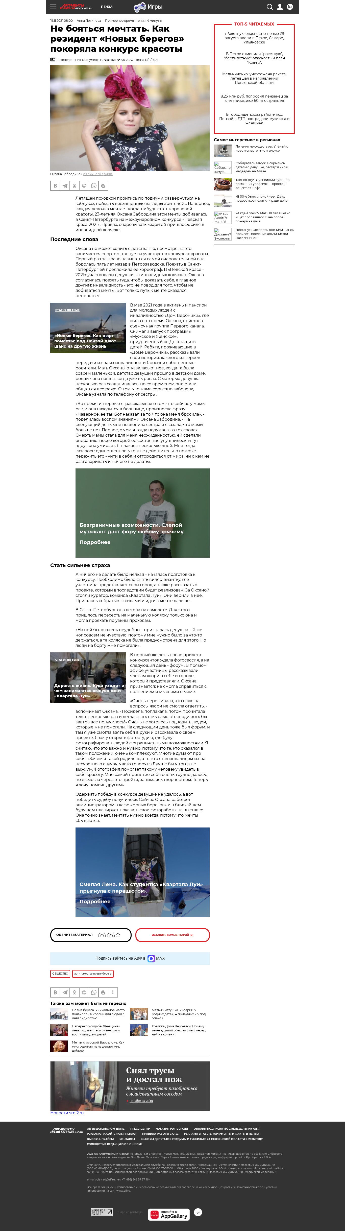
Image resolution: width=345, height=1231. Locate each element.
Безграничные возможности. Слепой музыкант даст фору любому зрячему (132, 528)
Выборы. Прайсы (100, 1139)
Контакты (127, 1139)
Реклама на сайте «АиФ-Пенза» (111, 1133)
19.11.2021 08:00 (61, 20)
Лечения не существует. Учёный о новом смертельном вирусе (262, 148)
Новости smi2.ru (67, 1112)
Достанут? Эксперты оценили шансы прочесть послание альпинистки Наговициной (265, 234)
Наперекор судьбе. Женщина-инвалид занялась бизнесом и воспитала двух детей (96, 1030)
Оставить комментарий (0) (172, 935)
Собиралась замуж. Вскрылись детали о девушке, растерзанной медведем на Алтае (262, 167)
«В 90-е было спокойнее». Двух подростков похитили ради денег (262, 198)
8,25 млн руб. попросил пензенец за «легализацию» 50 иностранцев (254, 98)
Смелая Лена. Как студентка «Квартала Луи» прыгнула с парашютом (141, 887)
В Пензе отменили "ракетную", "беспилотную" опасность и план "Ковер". (254, 58)
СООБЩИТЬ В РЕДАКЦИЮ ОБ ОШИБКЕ (114, 1144)
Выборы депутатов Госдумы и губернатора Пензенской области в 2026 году (202, 1139)
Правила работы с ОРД (160, 1133)
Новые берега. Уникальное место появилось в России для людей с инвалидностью (98, 1014)
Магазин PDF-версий (172, 1128)
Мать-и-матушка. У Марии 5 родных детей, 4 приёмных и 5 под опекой (179, 1014)
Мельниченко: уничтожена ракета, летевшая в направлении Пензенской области (254, 78)
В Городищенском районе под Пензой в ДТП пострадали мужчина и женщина (254, 118)
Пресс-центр (140, 1128)
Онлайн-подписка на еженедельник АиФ (226, 1128)
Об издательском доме (106, 1128)
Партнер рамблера (130, 1212)
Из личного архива (98, 174)
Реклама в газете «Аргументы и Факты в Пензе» (222, 1133)
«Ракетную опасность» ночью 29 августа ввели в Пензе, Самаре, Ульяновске (254, 38)
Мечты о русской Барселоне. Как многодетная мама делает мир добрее (98, 1046)
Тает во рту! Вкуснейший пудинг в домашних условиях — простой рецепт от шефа (262, 184)
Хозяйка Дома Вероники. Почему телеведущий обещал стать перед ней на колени (179, 1030)
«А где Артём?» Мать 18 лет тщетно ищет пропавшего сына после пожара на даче (263, 217)
